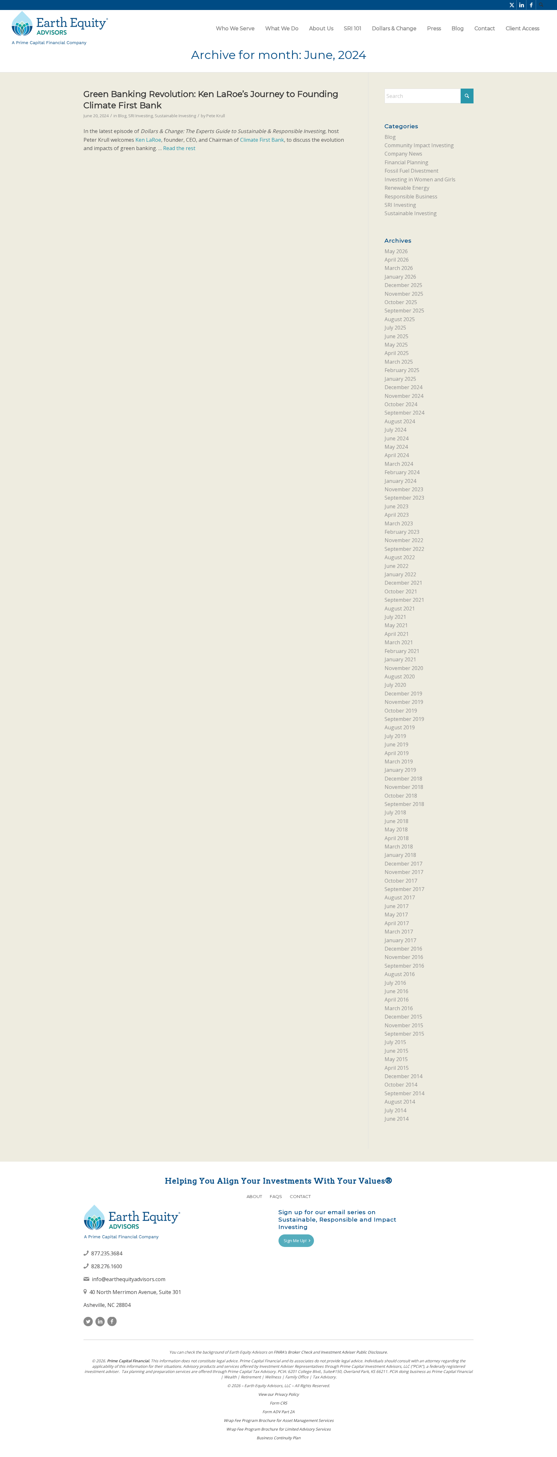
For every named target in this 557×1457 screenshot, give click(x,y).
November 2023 (404, 489)
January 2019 (400, 769)
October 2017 (401, 880)
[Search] (541, 5)
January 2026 (400, 276)
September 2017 (404, 889)
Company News (403, 153)
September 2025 (404, 310)
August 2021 (400, 608)
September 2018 (404, 804)
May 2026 (396, 251)
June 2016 (396, 991)
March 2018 (399, 846)
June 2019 (396, 744)
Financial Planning (406, 162)
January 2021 (400, 659)
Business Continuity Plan (278, 1438)
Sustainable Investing (175, 116)
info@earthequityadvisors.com (128, 1279)
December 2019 (403, 693)
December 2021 (403, 582)
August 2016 (400, 974)
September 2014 (404, 1093)
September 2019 (404, 719)
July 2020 (395, 684)
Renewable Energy (407, 187)
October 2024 (401, 404)
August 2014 (400, 1101)
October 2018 (401, 795)
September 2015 (404, 1033)
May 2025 (396, 344)
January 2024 (400, 480)
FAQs (276, 1196)
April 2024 (397, 455)
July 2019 (395, 736)
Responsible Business (411, 196)
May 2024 (396, 446)
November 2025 (404, 293)
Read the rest (179, 148)
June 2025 (396, 336)
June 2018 (396, 821)
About (254, 1196)
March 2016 (399, 1008)
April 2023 (397, 514)
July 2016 (395, 982)
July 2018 (395, 812)
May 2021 (396, 625)
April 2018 (397, 838)
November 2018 (404, 787)
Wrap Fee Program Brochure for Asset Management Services (279, 1420)
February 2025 (402, 370)
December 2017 (403, 863)
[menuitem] (541, 5)
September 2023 (404, 497)
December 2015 (403, 1016)
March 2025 (399, 361)
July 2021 (395, 616)
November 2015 (404, 1025)
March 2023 (399, 523)
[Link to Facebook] (531, 5)
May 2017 (396, 914)
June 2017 (396, 906)
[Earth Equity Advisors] (59, 28)
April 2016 (397, 999)
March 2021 (399, 642)
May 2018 (396, 829)
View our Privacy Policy (278, 1394)
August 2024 (400, 421)
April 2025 (397, 353)
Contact (300, 1196)
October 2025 (401, 302)
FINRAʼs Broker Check (293, 1352)
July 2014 (395, 1110)
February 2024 (402, 472)
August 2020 (400, 676)
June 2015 (396, 1050)
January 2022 (400, 574)
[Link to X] (511, 5)
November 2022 (404, 540)
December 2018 (403, 778)
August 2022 (400, 557)
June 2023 (396, 506)
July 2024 (395, 429)
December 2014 (403, 1076)
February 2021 (402, 651)
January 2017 (400, 940)
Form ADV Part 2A (278, 1411)
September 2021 (404, 599)
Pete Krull (215, 116)
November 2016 (404, 957)
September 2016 (404, 965)
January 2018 (400, 854)
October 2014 (401, 1084)
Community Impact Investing (419, 145)
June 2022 (396, 566)
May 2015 (396, 1059)
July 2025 (395, 327)
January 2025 (400, 378)
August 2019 (400, 727)
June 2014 (396, 1118)
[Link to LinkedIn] (521, 5)
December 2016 (403, 948)
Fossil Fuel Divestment (411, 170)
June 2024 (396, 438)
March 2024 (399, 463)
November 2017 (404, 872)
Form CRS (278, 1403)
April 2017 (397, 923)
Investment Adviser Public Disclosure (354, 1352)
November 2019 (404, 701)
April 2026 (397, 259)
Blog (122, 116)
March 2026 (399, 268)
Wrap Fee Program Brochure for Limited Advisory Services (278, 1429)
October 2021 (401, 591)
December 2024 (403, 387)
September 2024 (404, 412)
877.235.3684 (106, 1253)
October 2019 (401, 710)
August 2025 (400, 319)
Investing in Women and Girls (420, 179)
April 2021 (397, 633)
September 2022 (404, 548)
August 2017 (400, 897)
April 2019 (397, 753)
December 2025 (403, 285)
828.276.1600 (106, 1266)
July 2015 (395, 1042)
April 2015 (397, 1067)
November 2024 (404, 395)
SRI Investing (140, 116)
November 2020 (404, 668)
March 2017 (399, 931)
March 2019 (399, 761)
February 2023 (402, 531)
